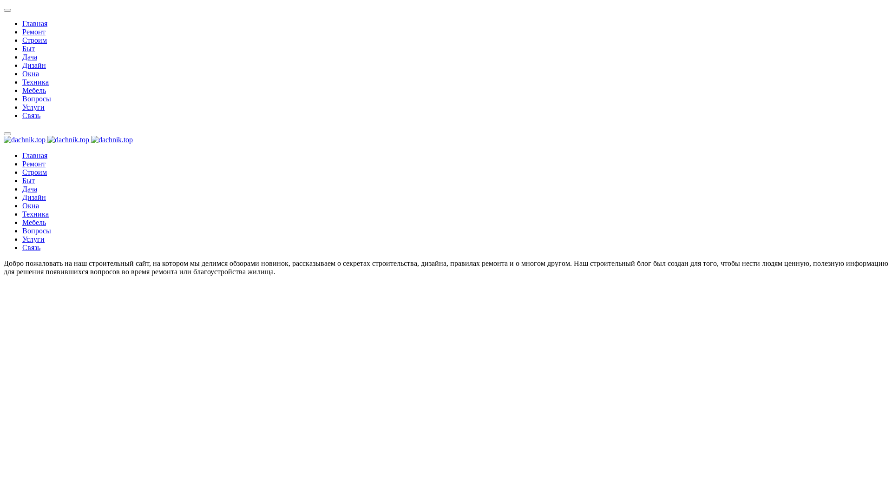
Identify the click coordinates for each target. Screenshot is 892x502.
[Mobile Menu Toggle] (7, 10)
